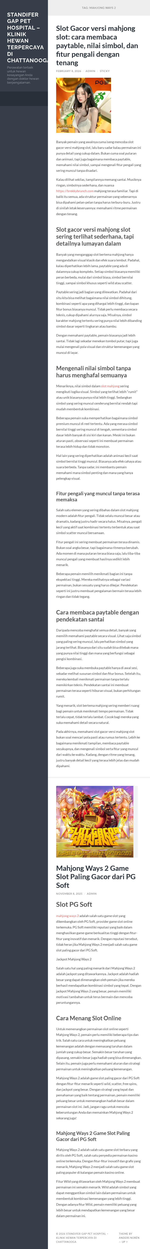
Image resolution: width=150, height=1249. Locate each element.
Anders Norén (129, 1237)
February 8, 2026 (68, 71)
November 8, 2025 (69, 893)
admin (90, 71)
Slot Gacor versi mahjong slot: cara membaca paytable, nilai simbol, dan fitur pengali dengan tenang (97, 45)
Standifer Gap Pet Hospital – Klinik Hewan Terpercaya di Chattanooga (82, 1237)
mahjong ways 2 (67, 916)
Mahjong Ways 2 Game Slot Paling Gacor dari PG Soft (96, 876)
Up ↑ (125, 1241)
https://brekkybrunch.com (75, 191)
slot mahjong (110, 386)
